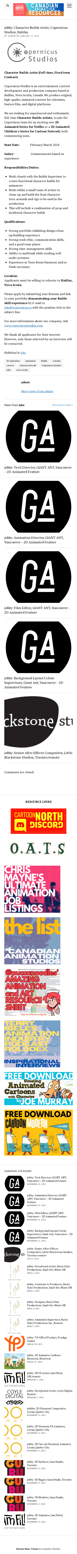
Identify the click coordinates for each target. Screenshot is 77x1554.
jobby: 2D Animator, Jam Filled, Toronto (45, 1517)
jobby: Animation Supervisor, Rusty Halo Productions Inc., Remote (47, 1321)
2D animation (13, 360)
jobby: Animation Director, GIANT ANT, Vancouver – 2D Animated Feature (34, 539)
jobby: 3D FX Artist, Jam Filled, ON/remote (45, 1374)
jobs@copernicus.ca (18, 307)
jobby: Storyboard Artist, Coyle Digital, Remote (50, 1392)
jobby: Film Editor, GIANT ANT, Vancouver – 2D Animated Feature (37, 610)
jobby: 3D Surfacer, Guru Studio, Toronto (45, 1463)
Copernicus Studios (51, 365)
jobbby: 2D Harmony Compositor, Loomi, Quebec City (46, 1410)
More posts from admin (37, 391)
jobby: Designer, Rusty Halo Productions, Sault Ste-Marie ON (46, 1303)
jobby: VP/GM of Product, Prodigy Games (47, 1339)
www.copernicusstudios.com (23, 325)
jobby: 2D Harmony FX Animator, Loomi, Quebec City (46, 1428)
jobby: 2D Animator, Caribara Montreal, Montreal (44, 1356)
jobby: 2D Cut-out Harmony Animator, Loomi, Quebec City (49, 1445)
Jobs (23, 353)
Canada (56, 360)
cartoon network (28, 365)
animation (30, 360)
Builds (44, 360)
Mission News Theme (27, 1548)
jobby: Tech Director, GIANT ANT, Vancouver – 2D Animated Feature (38, 469)
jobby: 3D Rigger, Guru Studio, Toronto (49, 1479)
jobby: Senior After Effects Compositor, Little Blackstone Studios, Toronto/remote (38, 754)
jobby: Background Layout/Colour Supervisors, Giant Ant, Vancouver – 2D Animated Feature (33, 682)
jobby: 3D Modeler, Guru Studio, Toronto (45, 1499)
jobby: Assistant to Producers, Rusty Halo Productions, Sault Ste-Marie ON (49, 1286)
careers (10, 365)
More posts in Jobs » (63, 404)
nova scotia (22, 369)
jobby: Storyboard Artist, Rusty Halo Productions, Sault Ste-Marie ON (48, 1268)
